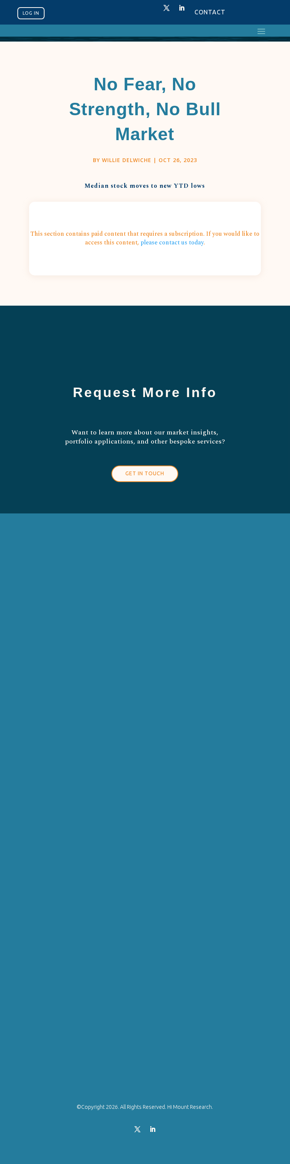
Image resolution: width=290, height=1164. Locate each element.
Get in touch (144, 473)
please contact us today (172, 242)
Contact (209, 12)
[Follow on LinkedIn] (182, 8)
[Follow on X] (166, 8)
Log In (31, 13)
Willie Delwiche (126, 160)
